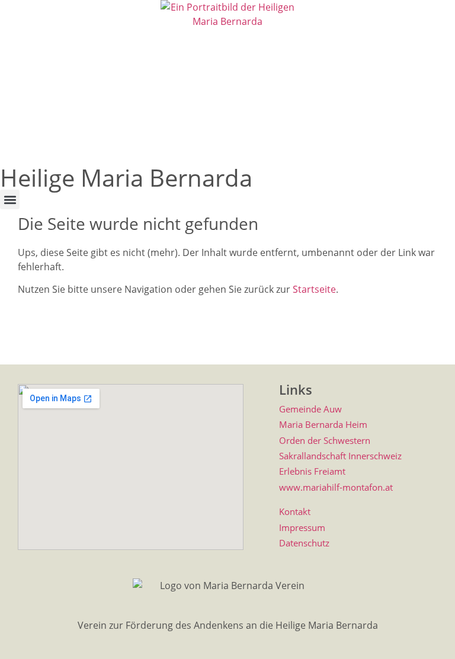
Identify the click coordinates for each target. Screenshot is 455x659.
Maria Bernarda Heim (323, 424)
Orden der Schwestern (324, 440)
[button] (10, 199)
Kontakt (294, 511)
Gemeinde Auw (310, 409)
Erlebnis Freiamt (312, 471)
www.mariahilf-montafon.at (336, 487)
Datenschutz (304, 543)
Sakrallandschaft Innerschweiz (340, 456)
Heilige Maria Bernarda (126, 177)
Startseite (314, 289)
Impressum (302, 527)
